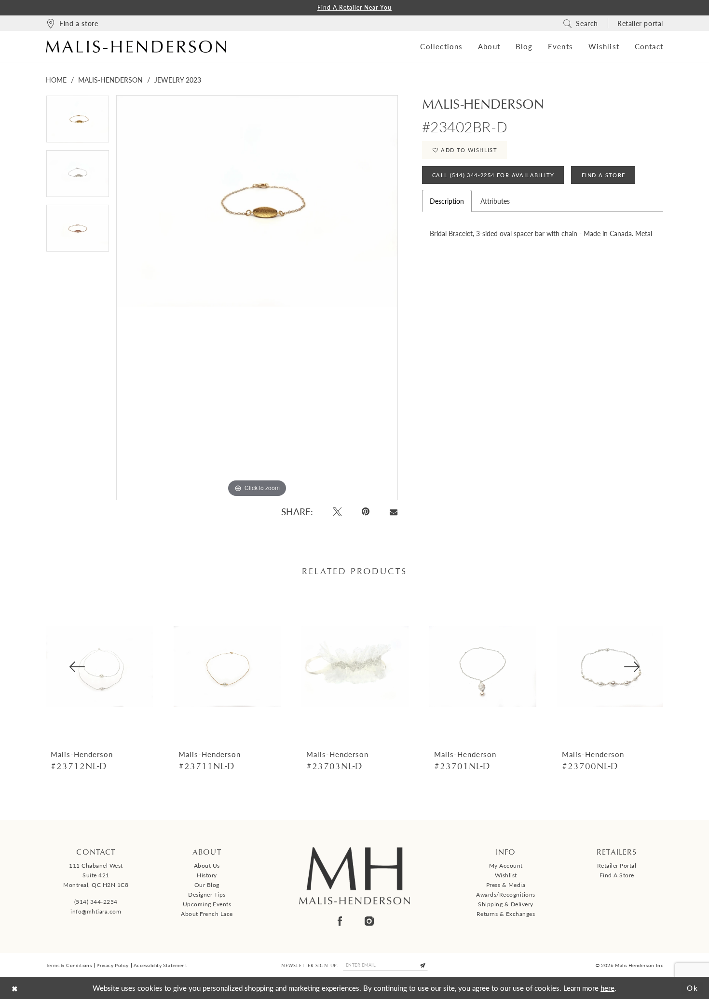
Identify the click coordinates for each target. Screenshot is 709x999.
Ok (692, 988)
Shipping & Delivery (505, 904)
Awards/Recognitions (505, 894)
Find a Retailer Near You (354, 7)
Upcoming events (207, 904)
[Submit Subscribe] (423, 965)
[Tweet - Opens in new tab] (337, 511)
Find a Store (617, 875)
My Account (506, 865)
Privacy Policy (112, 965)
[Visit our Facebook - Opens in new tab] (340, 921)
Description (447, 201)
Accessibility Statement (160, 965)
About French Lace (207, 914)
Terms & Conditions (69, 965)
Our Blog (206, 885)
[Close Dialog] (15, 988)
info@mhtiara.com (95, 911)
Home (56, 79)
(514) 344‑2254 (96, 902)
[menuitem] (72, 23)
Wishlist (506, 875)
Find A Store (604, 175)
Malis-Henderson (110, 79)
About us (207, 865)
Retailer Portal (617, 865)
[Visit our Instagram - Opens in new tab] (369, 921)
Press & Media (506, 885)
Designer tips (207, 894)
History (207, 875)
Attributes (495, 201)
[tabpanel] (77, 122)
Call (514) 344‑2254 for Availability (493, 175)
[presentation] (99, 667)
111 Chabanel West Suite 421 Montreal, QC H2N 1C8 (95, 875)
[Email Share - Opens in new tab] (393, 512)
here (607, 988)
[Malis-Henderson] (136, 47)
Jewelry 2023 (177, 79)
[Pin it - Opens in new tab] (366, 511)
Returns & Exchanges (506, 914)
